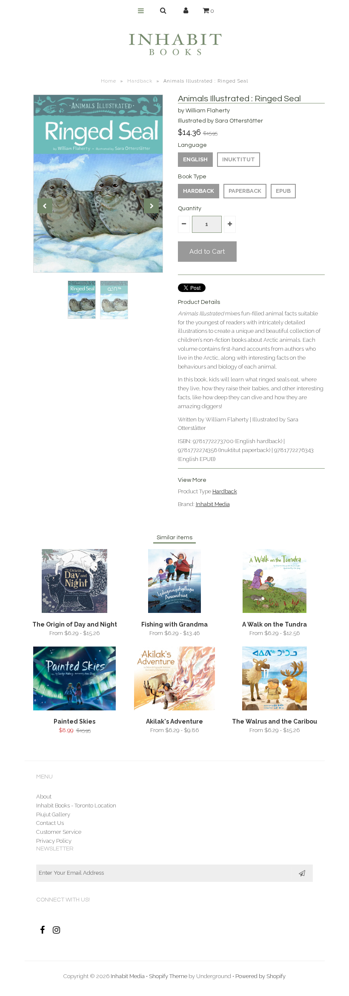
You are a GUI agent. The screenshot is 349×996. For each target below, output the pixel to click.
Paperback (245, 191)
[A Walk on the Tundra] (274, 611)
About (43, 796)
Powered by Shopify (260, 976)
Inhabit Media (213, 504)
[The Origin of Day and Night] (74, 611)
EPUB (283, 191)
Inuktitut (238, 159)
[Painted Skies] (74, 708)
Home (108, 81)
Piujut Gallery (53, 814)
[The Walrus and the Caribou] (274, 708)
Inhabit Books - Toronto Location (76, 805)
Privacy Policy (54, 841)
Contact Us (50, 823)
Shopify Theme (168, 976)
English (195, 159)
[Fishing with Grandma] (174, 611)
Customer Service (58, 832)
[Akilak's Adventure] (174, 708)
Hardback (139, 81)
